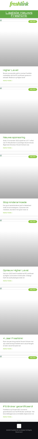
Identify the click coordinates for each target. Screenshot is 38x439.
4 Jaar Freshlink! (13, 338)
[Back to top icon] (19, 426)
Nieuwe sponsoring (14, 137)
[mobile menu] (35, 4)
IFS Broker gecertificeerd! (18, 406)
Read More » (7, 80)
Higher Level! (10, 70)
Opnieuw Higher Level (16, 270)
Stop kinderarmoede (15, 202)
